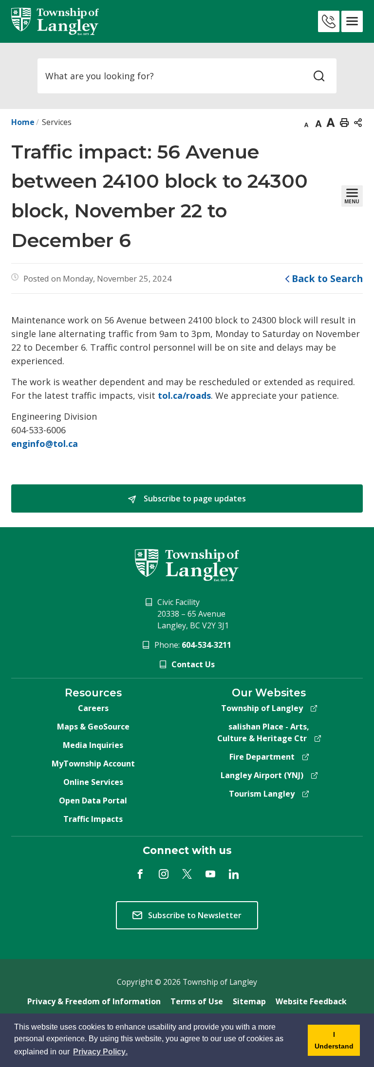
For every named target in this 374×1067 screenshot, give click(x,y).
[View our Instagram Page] (163, 874)
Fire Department (262, 756)
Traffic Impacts (93, 819)
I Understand (331, 1043)
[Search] (319, 75)
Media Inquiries (93, 745)
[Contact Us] (328, 21)
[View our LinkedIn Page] (233, 874)
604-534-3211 (206, 645)
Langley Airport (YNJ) (262, 775)
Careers (93, 708)
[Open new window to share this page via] (358, 122)
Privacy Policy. (101, 1052)
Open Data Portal (93, 800)
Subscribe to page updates (194, 498)
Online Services (93, 782)
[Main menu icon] (352, 21)
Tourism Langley (262, 793)
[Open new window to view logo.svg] (187, 564)
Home (23, 122)
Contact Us (193, 664)
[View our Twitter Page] (187, 874)
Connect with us (187, 850)
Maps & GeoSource (93, 726)
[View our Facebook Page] (140, 874)
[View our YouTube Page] (210, 874)
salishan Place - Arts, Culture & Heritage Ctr (263, 732)
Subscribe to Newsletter (195, 915)
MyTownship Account (93, 763)
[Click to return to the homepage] (55, 21)
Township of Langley (262, 708)
